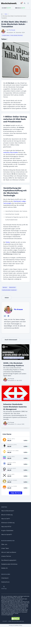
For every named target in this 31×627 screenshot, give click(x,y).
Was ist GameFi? (6, 534)
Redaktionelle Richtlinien (9, 564)
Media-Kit (4, 568)
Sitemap (4, 588)
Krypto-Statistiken (7, 530)
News (6, 14)
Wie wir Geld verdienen (8, 552)
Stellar (8, 242)
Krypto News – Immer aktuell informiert (12, 35)
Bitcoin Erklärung (6, 514)
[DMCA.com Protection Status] (15, 618)
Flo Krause (18, 309)
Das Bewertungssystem (8, 560)
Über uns (4, 544)
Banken (5, 287)
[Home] (1, 14)
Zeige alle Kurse (16, 493)
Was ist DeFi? (5, 518)
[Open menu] (28, 3)
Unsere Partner (6, 556)
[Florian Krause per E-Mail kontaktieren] (5, 316)
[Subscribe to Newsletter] (21, 3)
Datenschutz (5, 582)
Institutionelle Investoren (9, 290)
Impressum (5, 578)
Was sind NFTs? (6, 526)
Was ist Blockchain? (7, 511)
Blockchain (12, 287)
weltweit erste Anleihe (10, 152)
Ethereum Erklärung (7, 522)
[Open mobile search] (24, 3)
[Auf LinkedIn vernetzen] (8, 316)
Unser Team (5, 548)
